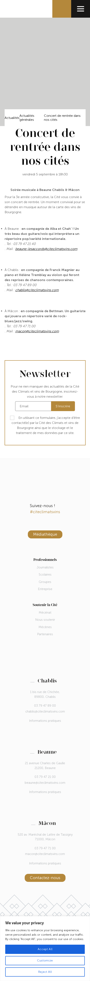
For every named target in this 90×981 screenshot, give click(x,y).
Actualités (12, 118)
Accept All (45, 949)
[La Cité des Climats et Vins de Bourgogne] (14, 9)
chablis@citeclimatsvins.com (37, 290)
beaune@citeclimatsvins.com (45, 783)
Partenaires (45, 634)
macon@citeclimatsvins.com (45, 854)
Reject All (45, 972)
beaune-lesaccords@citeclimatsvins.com (46, 249)
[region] (45, 948)
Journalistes (45, 567)
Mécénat (45, 612)
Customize (45, 960)
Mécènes (45, 627)
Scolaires (45, 574)
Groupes (45, 582)
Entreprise (45, 589)
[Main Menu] (80, 9)
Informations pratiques (45, 721)
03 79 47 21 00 (45, 777)
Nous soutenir (45, 620)
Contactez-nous (45, 877)
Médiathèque (45, 534)
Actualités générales (26, 118)
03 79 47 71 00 (45, 848)
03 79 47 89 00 (45, 705)
